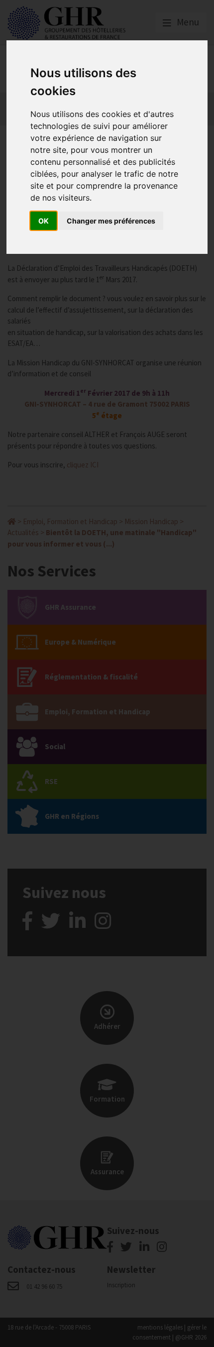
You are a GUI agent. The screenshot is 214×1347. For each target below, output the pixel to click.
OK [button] (43, 221)
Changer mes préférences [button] (111, 221)
